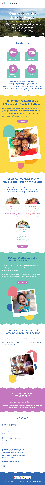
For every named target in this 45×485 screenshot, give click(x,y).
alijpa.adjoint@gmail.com (19, 455)
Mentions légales (32, 481)
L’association (5, 6)
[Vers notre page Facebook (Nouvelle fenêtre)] (4, 466)
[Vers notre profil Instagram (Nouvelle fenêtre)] (7, 466)
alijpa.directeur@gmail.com (14, 454)
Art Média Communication (23, 483)
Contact (35, 6)
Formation (18, 6)
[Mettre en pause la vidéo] (43, 34)
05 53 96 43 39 (7, 427)
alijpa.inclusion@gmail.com (17, 452)
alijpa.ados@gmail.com (12, 457)
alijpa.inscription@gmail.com (15, 450)
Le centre (12, 6)
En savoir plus (22, 121)
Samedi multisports (26, 6)
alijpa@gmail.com (21, 449)
